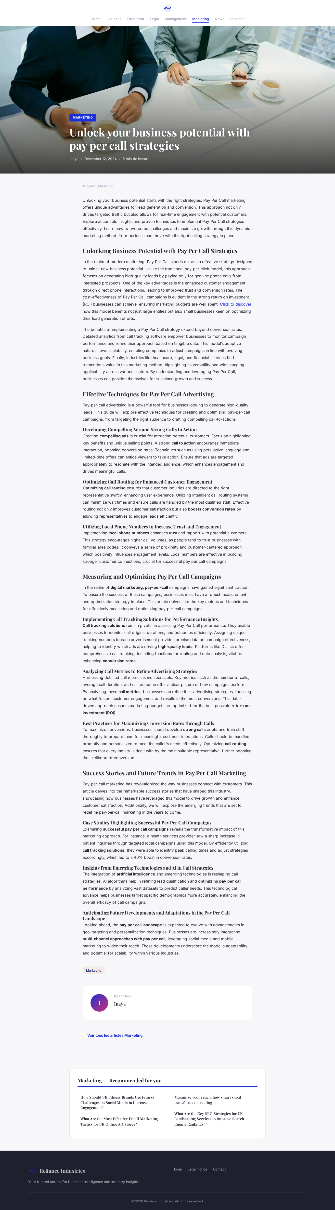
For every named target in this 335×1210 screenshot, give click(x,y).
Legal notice (197, 1169)
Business (113, 19)
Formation (135, 19)
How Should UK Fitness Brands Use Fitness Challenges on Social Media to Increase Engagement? (117, 1102)
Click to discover (235, 304)
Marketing (200, 19)
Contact (219, 1169)
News (219, 19)
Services (237, 19)
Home (96, 19)
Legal (154, 19)
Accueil (88, 186)
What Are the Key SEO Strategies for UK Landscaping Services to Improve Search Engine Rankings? (209, 1119)
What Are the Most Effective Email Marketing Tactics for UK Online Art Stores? (119, 1121)
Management (175, 19)
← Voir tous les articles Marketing (113, 1035)
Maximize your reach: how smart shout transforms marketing (207, 1100)
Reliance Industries (62, 1170)
